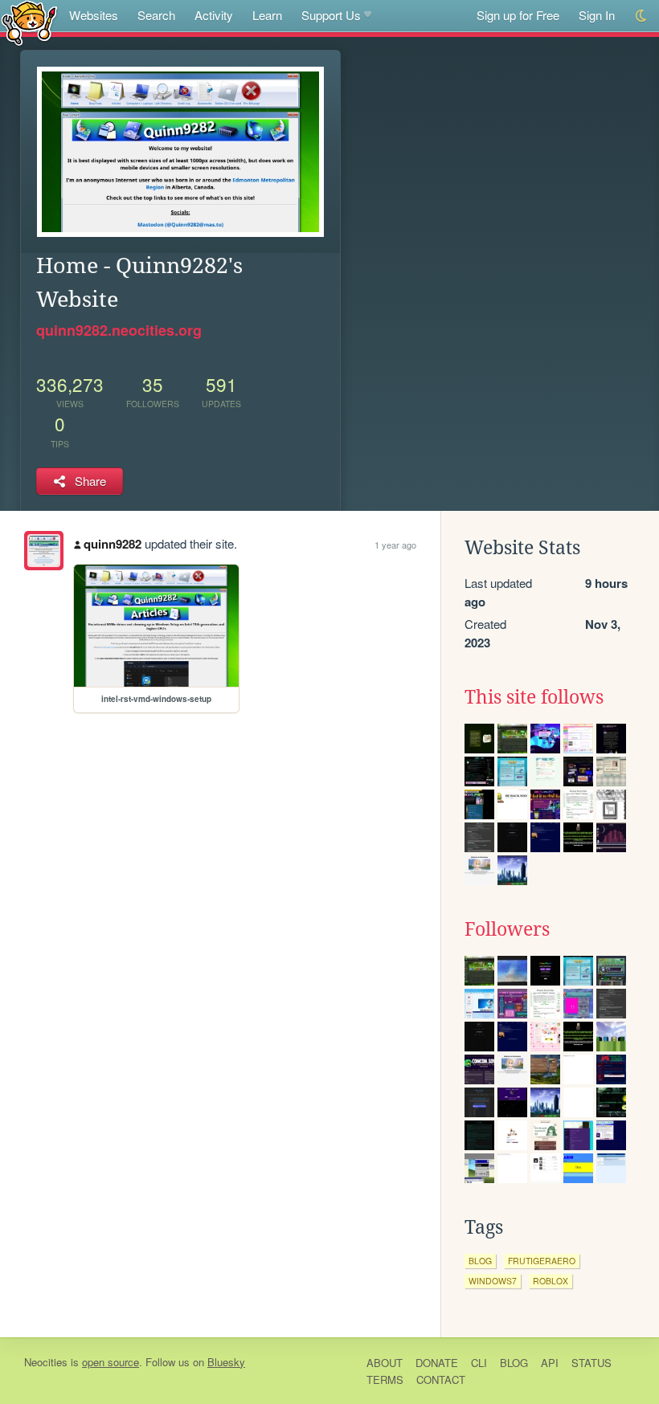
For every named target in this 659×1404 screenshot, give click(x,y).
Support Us (331, 14)
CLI (479, 1362)
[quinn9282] (43, 550)
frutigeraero (541, 1261)
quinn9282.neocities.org (119, 330)
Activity (213, 14)
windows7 (493, 1281)
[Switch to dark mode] (641, 15)
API (550, 1362)
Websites (93, 14)
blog (480, 1261)
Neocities (46, 1361)
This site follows (534, 697)
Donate (436, 1362)
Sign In (597, 14)
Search (156, 14)
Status (591, 1362)
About (384, 1362)
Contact (440, 1379)
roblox (550, 1281)
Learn (267, 14)
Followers (507, 929)
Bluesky (226, 1361)
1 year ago (395, 544)
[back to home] (29, 22)
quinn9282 (112, 544)
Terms (384, 1379)
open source (110, 1361)
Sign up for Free (518, 14)
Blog (514, 1362)
